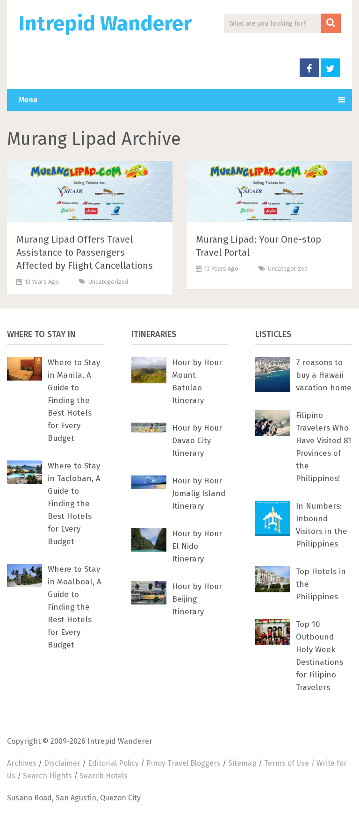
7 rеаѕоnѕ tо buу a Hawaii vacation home (324, 375)
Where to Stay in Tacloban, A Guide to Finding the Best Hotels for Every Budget (74, 504)
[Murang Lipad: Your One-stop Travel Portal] (269, 193)
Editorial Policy (113, 763)
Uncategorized (108, 281)
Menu (28, 99)
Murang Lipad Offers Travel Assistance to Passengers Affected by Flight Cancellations (84, 252)
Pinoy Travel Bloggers (183, 763)
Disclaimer (62, 763)
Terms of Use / (290, 763)
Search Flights (47, 775)
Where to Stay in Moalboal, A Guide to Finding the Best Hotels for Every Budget (74, 607)
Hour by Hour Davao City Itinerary (197, 440)
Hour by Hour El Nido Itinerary (197, 546)
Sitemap (242, 763)
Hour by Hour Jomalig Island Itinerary (198, 493)
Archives (21, 763)
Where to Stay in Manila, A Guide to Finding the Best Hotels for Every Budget (74, 400)
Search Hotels (103, 775)
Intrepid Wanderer (105, 24)
